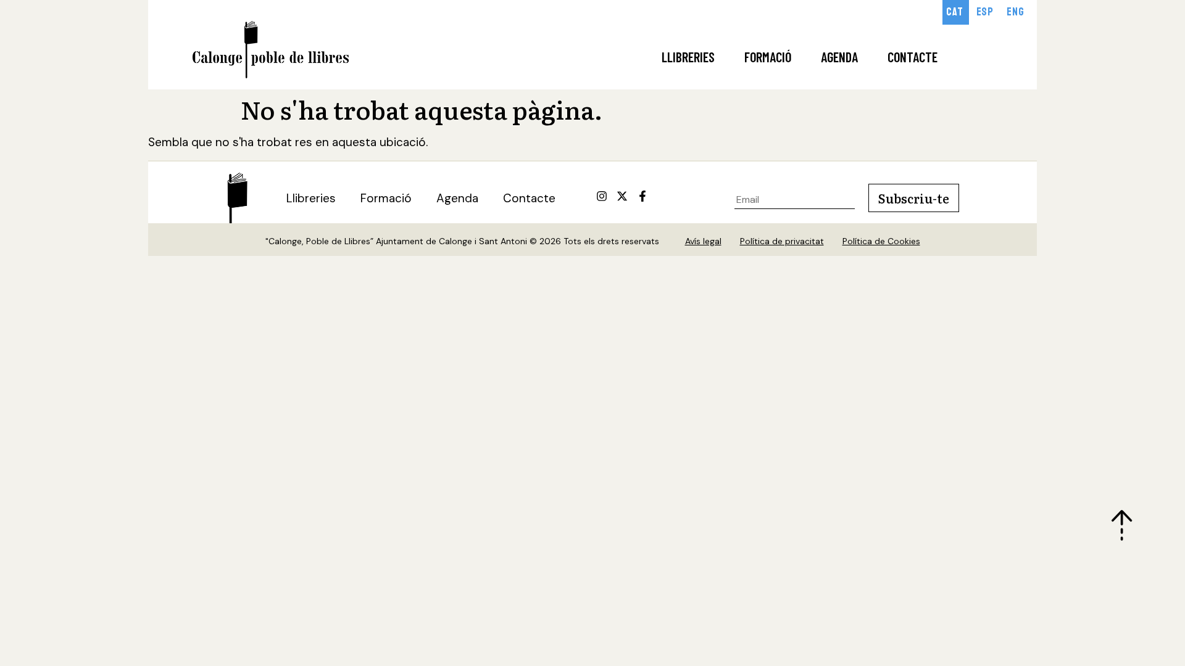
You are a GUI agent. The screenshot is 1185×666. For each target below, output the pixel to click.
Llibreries (688, 57)
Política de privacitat (782, 241)
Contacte (913, 57)
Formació (767, 57)
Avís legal (703, 241)
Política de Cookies (881, 241)
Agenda (839, 57)
